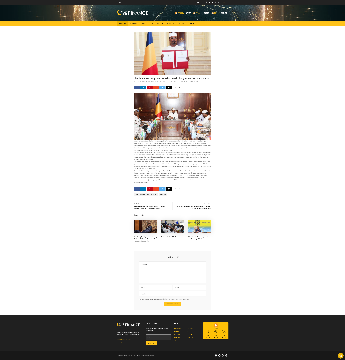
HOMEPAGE (122, 23)
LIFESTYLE (170, 23)
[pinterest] (206, 2)
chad (164, 81)
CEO (152, 23)
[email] (198, 2)
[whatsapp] (120, 2)
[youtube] (215, 2)
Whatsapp (119, 342)
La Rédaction (140, 81)
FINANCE (144, 23)
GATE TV (181, 23)
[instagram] (218, 2)
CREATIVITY (192, 23)
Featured (151, 81)
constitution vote (179, 81)
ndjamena (189, 81)
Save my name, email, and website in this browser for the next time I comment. (164, 299)
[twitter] (209, 2)
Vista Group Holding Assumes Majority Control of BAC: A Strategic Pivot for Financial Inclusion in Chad (145, 239)
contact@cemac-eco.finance (124, 339)
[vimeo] (212, 2)
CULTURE (160, 23)
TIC (201, 23)
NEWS (156, 81)
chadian (169, 81)
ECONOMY (133, 23)
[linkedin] (203, 2)
